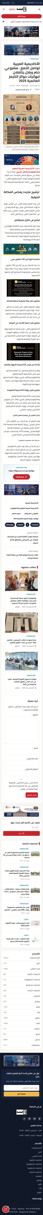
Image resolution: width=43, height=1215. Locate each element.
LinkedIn (20, 524)
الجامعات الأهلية (34, 974)
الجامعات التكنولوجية (32, 979)
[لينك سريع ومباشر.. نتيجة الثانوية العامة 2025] (35, 924)
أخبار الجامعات (34, 58)
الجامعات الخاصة (34, 990)
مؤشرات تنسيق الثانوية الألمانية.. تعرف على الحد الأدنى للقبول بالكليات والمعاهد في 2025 (22, 682)
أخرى (38, 963)
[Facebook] (39, 1119)
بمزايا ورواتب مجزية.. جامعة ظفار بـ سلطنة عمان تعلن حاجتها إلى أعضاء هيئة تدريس (16, 891)
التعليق (35, 714)
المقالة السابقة (22, 537)
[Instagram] (29, 1119)
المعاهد (37, 996)
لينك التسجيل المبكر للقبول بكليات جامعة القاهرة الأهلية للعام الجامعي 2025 (17, 873)
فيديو (38, 1034)
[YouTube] (34, 1119)
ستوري (37, 1017)
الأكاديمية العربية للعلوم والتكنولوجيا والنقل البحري (26, 170)
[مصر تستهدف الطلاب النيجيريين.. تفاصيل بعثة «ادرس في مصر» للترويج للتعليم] (21, 623)
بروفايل (37, 1001)
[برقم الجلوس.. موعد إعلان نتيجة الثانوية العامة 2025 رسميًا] (35, 939)
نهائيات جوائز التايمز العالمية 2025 (25, 518)
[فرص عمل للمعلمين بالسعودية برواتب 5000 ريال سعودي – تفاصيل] (35, 908)
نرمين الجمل (16, 513)
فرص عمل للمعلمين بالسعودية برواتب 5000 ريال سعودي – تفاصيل (16, 908)
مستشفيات (35, 1045)
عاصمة (37, 1028)
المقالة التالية (22, 554)
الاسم (35, 748)
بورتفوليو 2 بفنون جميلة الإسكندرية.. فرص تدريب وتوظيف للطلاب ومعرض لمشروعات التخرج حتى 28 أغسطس (23, 601)
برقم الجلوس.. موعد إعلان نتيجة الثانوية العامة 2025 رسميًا (18, 940)
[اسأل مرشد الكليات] (6, 1209)
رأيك (38, 1012)
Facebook (35, 524)
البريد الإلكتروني (31, 758)
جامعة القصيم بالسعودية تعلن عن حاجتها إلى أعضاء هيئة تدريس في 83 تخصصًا (16, 855)
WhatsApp (10, 524)
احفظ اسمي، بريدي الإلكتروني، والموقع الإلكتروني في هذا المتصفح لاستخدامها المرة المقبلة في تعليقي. (23, 786)
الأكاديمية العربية (31, 502)
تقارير (38, 1006)
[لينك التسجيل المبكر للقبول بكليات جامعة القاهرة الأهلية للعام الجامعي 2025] (35, 873)
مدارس (26, 919)
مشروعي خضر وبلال (31, 513)
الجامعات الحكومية (33, 985)
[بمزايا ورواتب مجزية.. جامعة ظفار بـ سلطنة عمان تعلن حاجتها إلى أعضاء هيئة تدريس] (35, 891)
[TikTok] (24, 1119)
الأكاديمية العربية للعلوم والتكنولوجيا (24, 508)
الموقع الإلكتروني (31, 769)
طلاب (38, 1023)
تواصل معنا (5, 2)
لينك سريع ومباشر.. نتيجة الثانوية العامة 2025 (17, 924)
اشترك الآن (21, 1094)
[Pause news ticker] (3, 21)
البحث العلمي (35, 968)
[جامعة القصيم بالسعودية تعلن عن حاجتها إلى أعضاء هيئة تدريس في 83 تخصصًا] (35, 854)
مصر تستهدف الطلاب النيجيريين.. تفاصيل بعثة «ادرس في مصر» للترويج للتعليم (21, 641)
